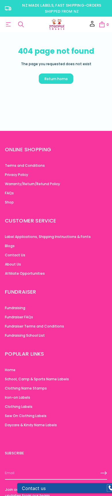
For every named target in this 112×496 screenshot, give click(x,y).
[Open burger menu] (8, 24)
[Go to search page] (21, 24)
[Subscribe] (103, 473)
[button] (104, 24)
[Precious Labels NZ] (56, 24)
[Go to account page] (92, 25)
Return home (56, 78)
